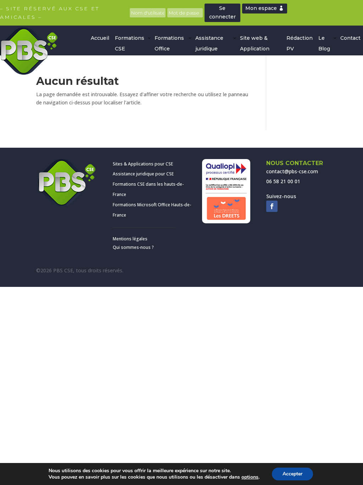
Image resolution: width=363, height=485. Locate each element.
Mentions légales (130, 239)
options (249, 477)
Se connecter (222, 12)
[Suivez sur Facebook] (272, 206)
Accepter (292, 473)
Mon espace (261, 8)
